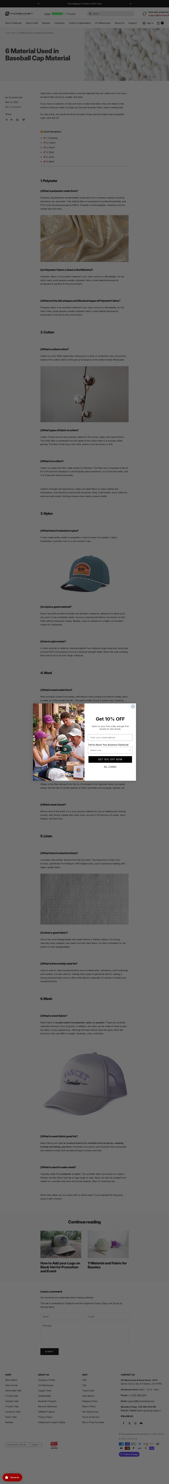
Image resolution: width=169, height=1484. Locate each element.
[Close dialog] (133, 706)
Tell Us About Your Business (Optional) (108, 744)
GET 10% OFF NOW (110, 759)
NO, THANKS (110, 767)
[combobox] (109, 750)
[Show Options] (130, 750)
